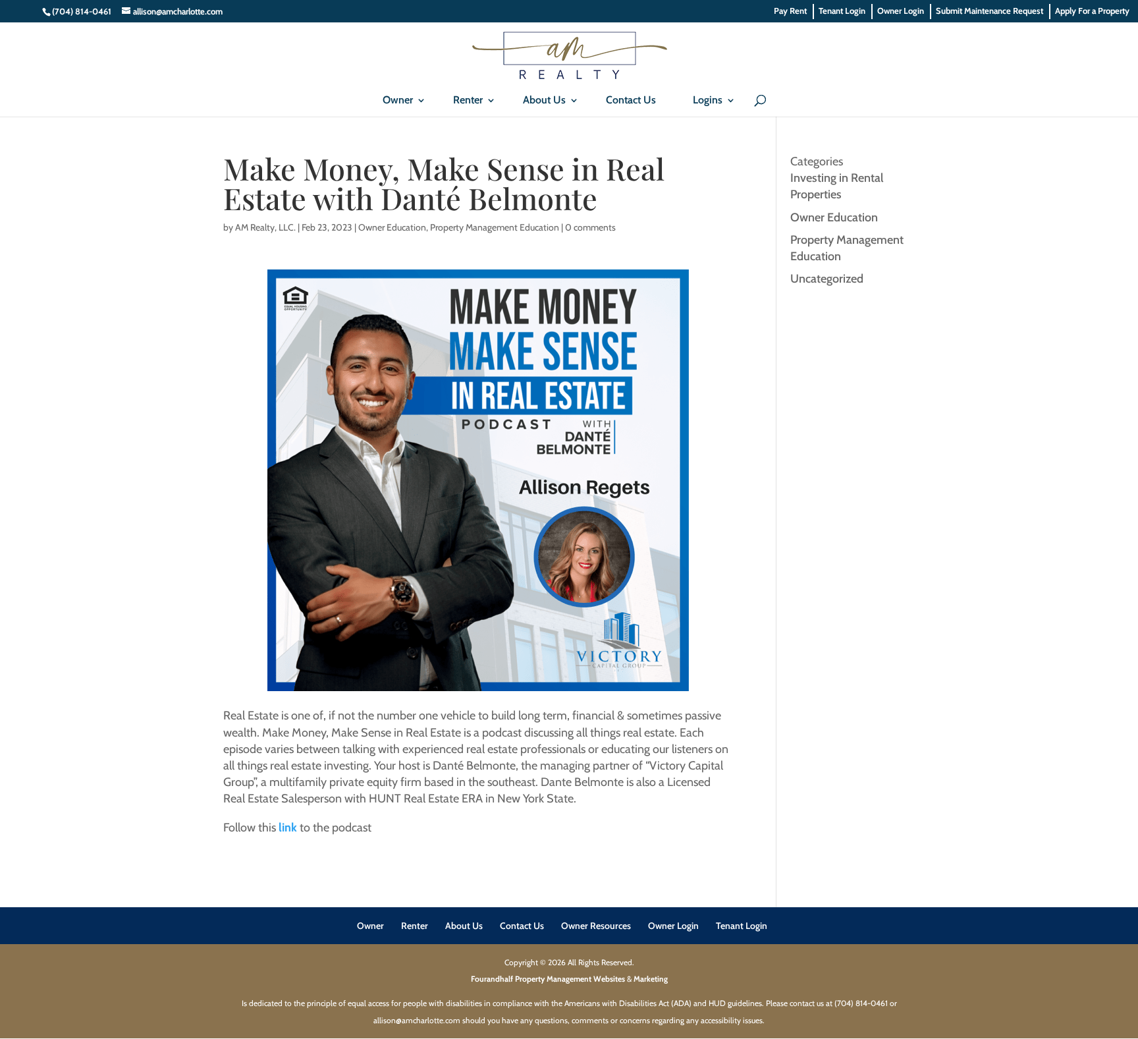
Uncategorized (826, 278)
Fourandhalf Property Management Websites (548, 979)
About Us (544, 100)
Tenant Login (842, 11)
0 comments (590, 227)
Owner (398, 100)
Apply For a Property (1092, 11)
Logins (707, 100)
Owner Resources (596, 926)
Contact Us (631, 100)
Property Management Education (494, 227)
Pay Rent (790, 11)
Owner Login (900, 11)
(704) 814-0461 (81, 11)
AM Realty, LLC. (265, 227)
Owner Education (392, 227)
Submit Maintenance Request (989, 11)
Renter (468, 100)
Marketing (651, 979)
